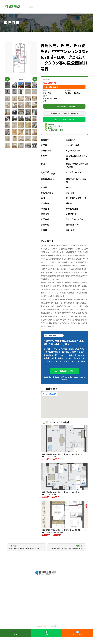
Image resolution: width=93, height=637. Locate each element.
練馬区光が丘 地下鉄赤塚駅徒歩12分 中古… (68, 547)
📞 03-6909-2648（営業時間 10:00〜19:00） (64, 113)
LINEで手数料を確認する (64, 371)
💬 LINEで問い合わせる (64, 119)
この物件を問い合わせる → (64, 106)
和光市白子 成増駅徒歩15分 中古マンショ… (25, 547)
